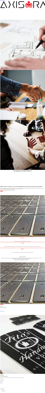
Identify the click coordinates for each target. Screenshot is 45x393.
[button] (1, 304)
